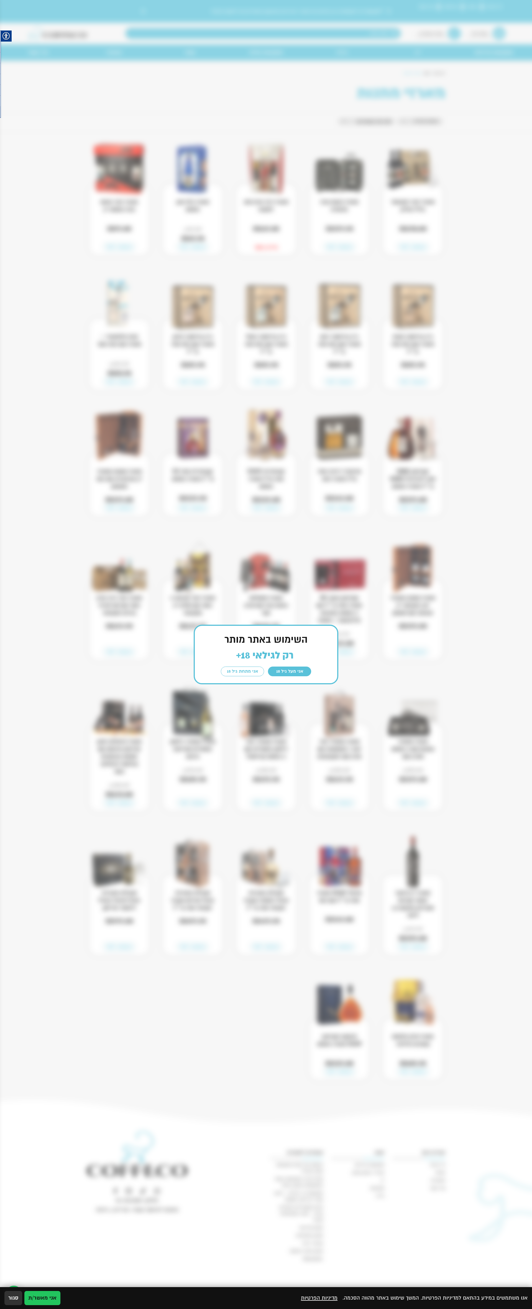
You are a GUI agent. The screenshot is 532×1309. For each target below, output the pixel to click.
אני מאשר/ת (42, 1298)
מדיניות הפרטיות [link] (319, 1298)
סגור (13, 1298)
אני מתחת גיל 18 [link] (242, 671)
